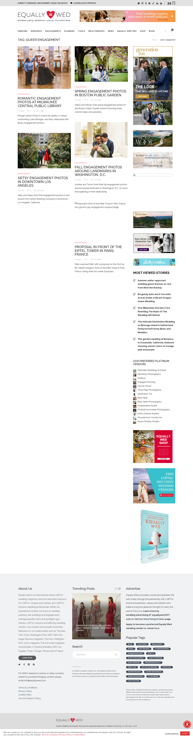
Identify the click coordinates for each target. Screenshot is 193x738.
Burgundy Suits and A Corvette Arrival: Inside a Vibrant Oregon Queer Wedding (154, 298)
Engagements (53, 31)
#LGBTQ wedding (155, 658)
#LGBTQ (151, 653)
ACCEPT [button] (185, 733)
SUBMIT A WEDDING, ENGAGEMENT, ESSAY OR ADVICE (42, 3)
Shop (143, 31)
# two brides (153, 676)
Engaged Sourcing (146, 382)
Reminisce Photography (149, 374)
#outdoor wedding (149, 667)
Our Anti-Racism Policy (29, 698)
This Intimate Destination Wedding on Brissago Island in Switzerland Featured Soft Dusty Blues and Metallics (156, 327)
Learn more (27, 658)
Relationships (96, 31)
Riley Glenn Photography (149, 401)
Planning (69, 31)
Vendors (22, 31)
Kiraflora (141, 378)
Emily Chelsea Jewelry (148, 413)
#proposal (166, 667)
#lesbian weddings (135, 653)
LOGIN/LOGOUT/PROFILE (84, 3)
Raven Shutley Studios (148, 421)
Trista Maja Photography (149, 390)
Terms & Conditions (27, 687)
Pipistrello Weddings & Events (151, 370)
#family (131, 648)
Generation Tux (144, 394)
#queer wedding (134, 671)
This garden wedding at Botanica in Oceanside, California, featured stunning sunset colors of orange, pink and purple (156, 344)
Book (152, 31)
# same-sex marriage (153, 671)
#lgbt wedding (134, 662)
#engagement (157, 644)
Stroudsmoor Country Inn (149, 417)
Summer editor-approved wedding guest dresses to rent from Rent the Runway (154, 284)
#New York (132, 667)
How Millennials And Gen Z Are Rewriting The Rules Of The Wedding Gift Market (154, 311)
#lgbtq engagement (136, 658)
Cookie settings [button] (171, 733)
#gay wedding (144, 648)
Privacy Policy (25, 691)
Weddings (36, 31)
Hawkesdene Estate (147, 405)
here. (157, 628)
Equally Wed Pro (127, 31)
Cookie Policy (25, 694)
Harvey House (144, 386)
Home (154, 40)
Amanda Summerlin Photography (153, 409)
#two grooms (133, 681)
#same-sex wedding (135, 676)
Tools (81, 31)
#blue (130, 644)
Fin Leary (21, 111)
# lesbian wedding (162, 648)
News (111, 31)
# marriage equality (153, 662)
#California (142, 644)
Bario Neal (142, 398)
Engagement (24, 94)
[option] (96, 616)
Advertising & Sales (153, 619)
